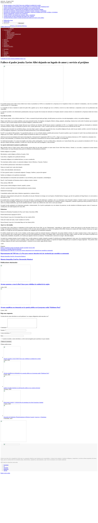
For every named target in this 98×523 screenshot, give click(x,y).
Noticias (6, 39)
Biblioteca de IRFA (8, 46)
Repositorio (6, 45)
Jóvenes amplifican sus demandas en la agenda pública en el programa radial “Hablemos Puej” (26, 6)
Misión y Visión (10, 32)
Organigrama (10, 36)
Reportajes (9, 38)
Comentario (4, 327)
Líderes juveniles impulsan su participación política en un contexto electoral (22, 8)
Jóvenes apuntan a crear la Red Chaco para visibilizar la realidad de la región (22, 5)
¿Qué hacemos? (10, 35)
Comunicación (13, 58)
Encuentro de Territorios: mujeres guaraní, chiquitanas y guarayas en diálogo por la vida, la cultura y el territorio (31, 12)
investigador (17, 247)
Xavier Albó (32, 247)
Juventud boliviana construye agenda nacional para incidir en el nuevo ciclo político (24, 17)
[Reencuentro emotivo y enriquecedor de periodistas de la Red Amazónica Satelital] (12, 401)
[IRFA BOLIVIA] (5, 26)
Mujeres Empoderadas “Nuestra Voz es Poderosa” (16, 13)
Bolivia (2, 247)
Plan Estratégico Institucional (14, 34)
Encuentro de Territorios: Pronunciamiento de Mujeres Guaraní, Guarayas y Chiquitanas (25, 10)
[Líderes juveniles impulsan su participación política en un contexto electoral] (12, 386)
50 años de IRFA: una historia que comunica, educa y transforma (19, 15)
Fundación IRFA (8, 30)
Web (2, 336)
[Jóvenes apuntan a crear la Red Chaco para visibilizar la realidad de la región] (15, 281)
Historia (9, 31)
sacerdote (26, 247)
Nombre (3, 330)
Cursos (5, 42)
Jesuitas (22, 247)
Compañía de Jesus (5, 58)
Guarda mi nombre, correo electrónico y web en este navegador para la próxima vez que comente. (26, 338)
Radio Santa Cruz (21, 58)
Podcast (5, 43)
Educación (6, 41)
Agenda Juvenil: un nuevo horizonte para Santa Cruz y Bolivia (19, 16)
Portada (12, 28)
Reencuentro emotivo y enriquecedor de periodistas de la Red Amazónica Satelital (23, 9)
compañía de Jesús (8, 247)
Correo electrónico (5, 333)
